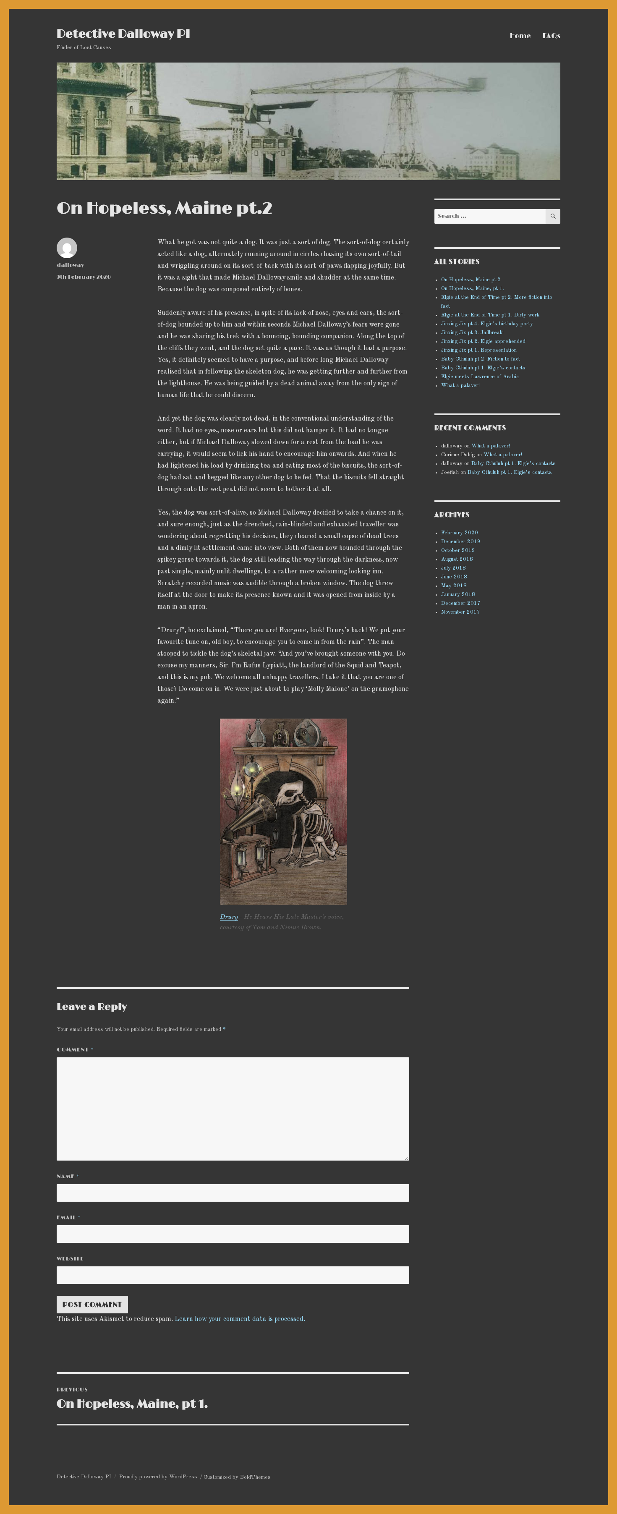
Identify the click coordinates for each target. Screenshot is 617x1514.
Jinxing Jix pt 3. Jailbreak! (472, 332)
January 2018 (458, 594)
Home (520, 36)
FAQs (551, 36)
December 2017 (461, 603)
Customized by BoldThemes (237, 1477)
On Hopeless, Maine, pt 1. (472, 288)
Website (70, 1258)
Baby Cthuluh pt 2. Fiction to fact (480, 359)
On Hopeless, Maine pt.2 (471, 279)
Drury (229, 917)
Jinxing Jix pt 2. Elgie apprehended (483, 341)
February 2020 (459, 533)
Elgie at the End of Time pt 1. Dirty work (490, 315)
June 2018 (454, 577)
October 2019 (458, 550)
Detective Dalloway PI (123, 34)
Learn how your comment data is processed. (240, 1319)
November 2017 (460, 612)
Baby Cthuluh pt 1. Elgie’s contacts (483, 368)
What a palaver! (460, 385)
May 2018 (454, 585)
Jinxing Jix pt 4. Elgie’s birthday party (487, 324)
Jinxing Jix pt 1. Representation (479, 350)
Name (68, 1176)
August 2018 (457, 559)
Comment (75, 1049)
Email (69, 1217)
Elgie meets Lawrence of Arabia (480, 376)
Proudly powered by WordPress (158, 1477)
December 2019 (461, 541)
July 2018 (453, 568)
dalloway (70, 265)
